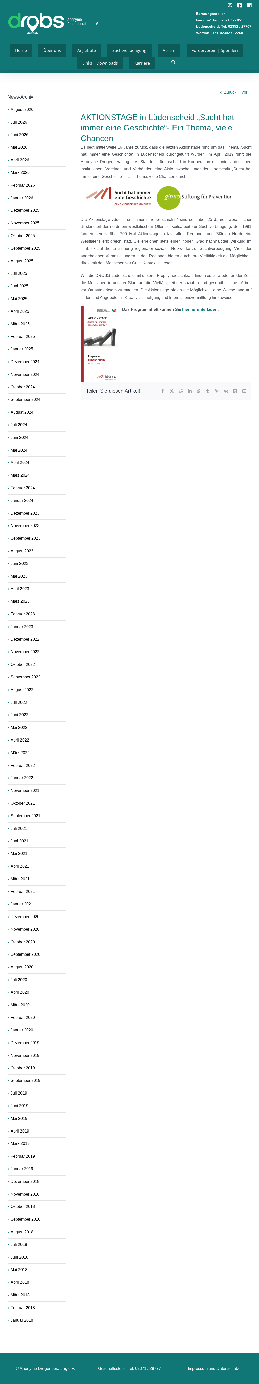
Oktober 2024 (23, 387)
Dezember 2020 (25, 916)
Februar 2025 (23, 336)
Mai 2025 (19, 299)
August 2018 (22, 1232)
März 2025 (20, 324)
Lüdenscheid (207, 26)
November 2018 (25, 1194)
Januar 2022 (22, 778)
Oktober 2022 (23, 664)
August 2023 (22, 551)
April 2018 (20, 1282)
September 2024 (25, 399)
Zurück (230, 92)
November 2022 (25, 652)
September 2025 (25, 248)
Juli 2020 (19, 980)
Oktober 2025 (23, 235)
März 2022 (20, 753)
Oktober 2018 (23, 1206)
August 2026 (22, 109)
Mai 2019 (19, 1118)
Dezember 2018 (25, 1181)
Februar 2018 (23, 1307)
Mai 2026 (19, 147)
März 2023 (20, 601)
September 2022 (25, 677)
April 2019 (20, 1131)
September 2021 (25, 816)
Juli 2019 (19, 1093)
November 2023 (25, 525)
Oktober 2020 (23, 942)
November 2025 (25, 223)
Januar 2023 (22, 627)
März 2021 (20, 879)
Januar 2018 (22, 1320)
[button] (173, 62)
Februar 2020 (23, 1017)
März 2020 (20, 1005)
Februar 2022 (23, 765)
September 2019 (25, 1080)
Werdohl (203, 33)
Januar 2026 (22, 198)
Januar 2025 (22, 349)
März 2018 (20, 1295)
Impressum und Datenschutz (213, 1368)
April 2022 (20, 740)
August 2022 (22, 690)
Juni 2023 (19, 563)
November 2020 (25, 929)
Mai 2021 (19, 853)
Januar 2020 (22, 1030)
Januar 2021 (22, 904)
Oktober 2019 (23, 1068)
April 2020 (20, 992)
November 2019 (25, 1055)
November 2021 (25, 790)
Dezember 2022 (25, 639)
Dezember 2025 (25, 210)
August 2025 (22, 261)
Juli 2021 (19, 828)
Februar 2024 (23, 488)
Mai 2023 (19, 576)
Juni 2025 (19, 286)
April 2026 (20, 160)
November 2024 (25, 374)
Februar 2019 (23, 1156)
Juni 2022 (19, 715)
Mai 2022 (19, 727)
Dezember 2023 (25, 513)
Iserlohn (203, 20)
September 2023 (25, 538)
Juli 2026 (19, 122)
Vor (244, 92)
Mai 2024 (19, 450)
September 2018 (25, 1219)
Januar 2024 (22, 500)
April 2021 (20, 866)
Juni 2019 (19, 1106)
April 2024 (20, 462)
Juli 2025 (19, 273)
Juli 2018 (19, 1244)
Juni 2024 (19, 437)
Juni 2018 (19, 1257)
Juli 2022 (19, 702)
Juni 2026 (19, 135)
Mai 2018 (19, 1270)
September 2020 (25, 954)
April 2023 (20, 589)
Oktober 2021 (23, 803)
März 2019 (20, 1143)
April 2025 (20, 311)
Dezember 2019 (25, 1043)
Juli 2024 (19, 425)
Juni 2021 (19, 841)
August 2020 (22, 967)
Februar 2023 (23, 614)
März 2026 (20, 172)
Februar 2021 (23, 891)
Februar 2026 (23, 185)
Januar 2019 (22, 1169)
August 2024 (22, 412)
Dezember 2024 (25, 362)
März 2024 (20, 475)
